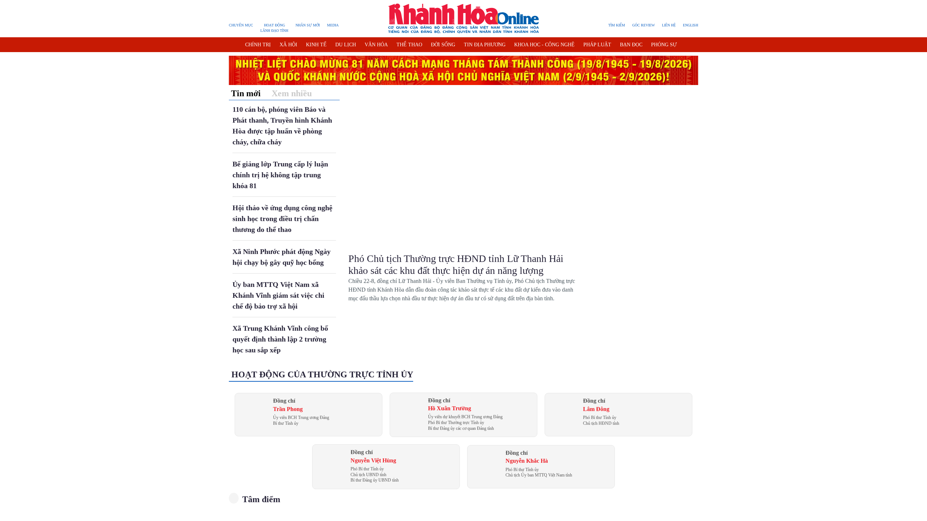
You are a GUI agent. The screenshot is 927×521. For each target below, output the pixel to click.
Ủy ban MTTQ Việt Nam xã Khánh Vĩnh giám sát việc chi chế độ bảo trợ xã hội (278, 295)
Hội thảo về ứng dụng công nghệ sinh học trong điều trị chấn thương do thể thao (282, 218)
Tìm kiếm (616, 25)
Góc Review (643, 25)
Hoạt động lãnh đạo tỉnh (274, 28)
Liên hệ (669, 25)
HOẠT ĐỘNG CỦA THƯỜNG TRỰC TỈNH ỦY (322, 374)
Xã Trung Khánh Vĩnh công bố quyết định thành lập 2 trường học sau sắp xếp (280, 339)
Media (333, 25)
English (690, 25)
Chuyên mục (241, 25)
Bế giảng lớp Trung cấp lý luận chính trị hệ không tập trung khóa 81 (280, 175)
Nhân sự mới (307, 25)
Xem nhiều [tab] (292, 93)
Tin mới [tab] (246, 93)
